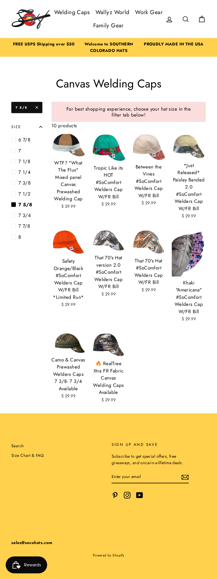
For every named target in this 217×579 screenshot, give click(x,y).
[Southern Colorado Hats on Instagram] (127, 495)
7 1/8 (24, 161)
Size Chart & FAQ (27, 455)
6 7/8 (24, 139)
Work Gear (149, 12)
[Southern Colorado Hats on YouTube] (139, 495)
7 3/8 (24, 182)
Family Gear (108, 25)
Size (16, 127)
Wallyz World (112, 12)
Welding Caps (72, 12)
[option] (43, 44)
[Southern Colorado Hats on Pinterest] (115, 495)
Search (17, 446)
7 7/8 (24, 226)
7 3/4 (24, 215)
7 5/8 (21, 107)
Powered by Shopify (108, 555)
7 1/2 (24, 193)
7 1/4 (24, 172)
